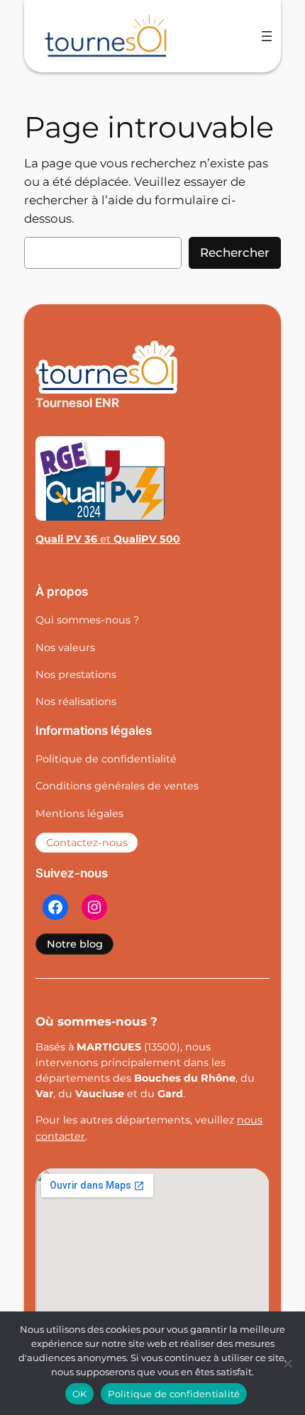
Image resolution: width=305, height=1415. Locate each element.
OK (79, 1393)
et (107, 539)
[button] (74, 944)
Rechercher (235, 252)
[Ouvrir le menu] (266, 36)
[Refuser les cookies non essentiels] (287, 1363)
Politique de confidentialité (174, 1393)
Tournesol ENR (77, 403)
